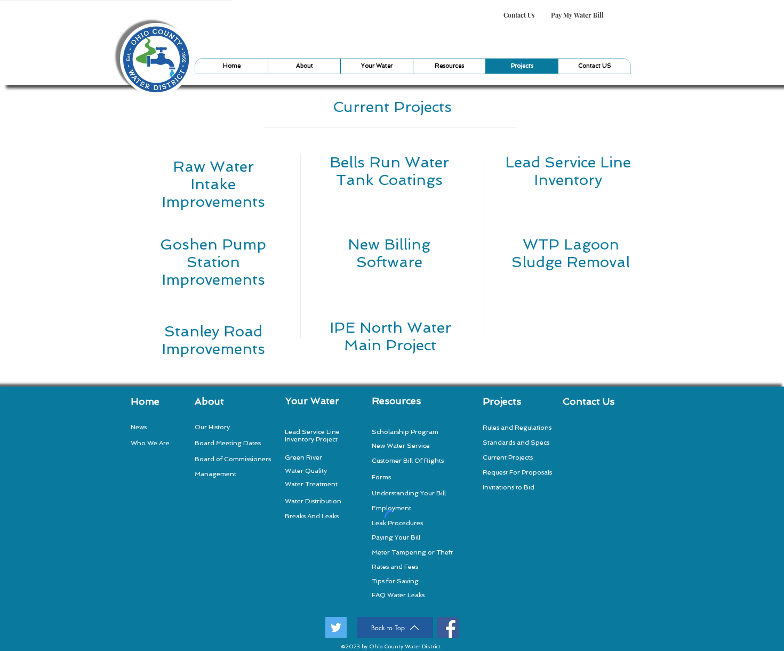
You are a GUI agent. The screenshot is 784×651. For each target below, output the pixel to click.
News (139, 427)
